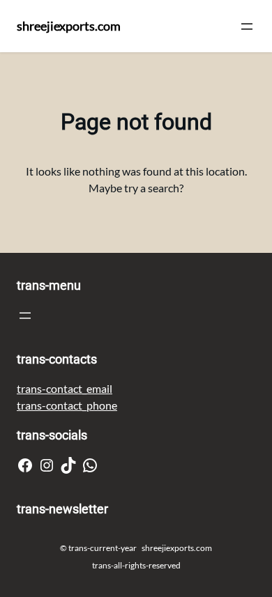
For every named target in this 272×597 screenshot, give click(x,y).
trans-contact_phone (67, 405)
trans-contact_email (64, 388)
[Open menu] (247, 26)
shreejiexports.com (69, 25)
